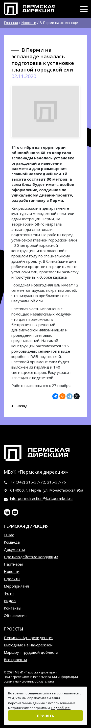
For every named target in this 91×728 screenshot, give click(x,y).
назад (21, 405)
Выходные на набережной (28, 644)
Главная (11, 22)
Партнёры (13, 564)
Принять (45, 715)
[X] (77, 396)
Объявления (15, 615)
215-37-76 (56, 481)
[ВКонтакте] (55, 396)
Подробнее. (61, 708)
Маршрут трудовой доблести (31, 652)
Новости (28, 22)
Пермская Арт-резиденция (28, 637)
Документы (14, 549)
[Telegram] (69, 396)
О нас (9, 534)
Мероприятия (16, 586)
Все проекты (15, 659)
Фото (9, 593)
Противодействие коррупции (31, 556)
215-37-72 (35, 481)
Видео (10, 600)
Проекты (12, 578)
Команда (12, 542)
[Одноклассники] (62, 396)
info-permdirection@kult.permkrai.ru (41, 498)
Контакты (12, 608)
